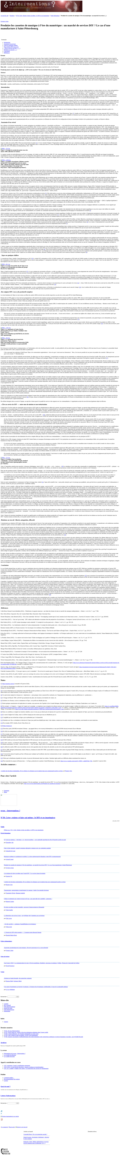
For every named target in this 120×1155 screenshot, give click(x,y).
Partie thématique (55, 15)
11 (27, 271)
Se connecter (4, 1127)
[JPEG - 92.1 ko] (5, 264)
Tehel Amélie (9, 910)
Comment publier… (9, 1077)
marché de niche (8, 1008)
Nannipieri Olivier (10, 893)
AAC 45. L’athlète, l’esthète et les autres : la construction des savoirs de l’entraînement (26, 1068)
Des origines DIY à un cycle (11, 47)
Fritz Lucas (9, 918)
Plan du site (12, 1127)
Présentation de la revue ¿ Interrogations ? (14, 1053)
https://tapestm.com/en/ (8, 683)
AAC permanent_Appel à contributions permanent (17, 1065)
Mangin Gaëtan (10, 901)
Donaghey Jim (9, 842)
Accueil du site (4, 15)
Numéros (12, 15)
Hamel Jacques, (28, 1137)
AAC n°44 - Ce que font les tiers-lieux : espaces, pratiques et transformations (23, 1067)
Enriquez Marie (18, 981)
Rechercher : (4, 996)
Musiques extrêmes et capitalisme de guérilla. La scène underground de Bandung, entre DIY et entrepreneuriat (32, 856)
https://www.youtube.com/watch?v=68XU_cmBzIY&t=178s (76, 761)
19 (43, 415)
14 (80, 287)
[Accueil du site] (41, 11)
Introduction (7, 42)
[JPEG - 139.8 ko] (6, 160)
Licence (6, 1080)
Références (7, 52)
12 (78, 283)
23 (85, 575)
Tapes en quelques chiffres (11, 45)
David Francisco (10, 965)
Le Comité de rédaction (10, 1055)
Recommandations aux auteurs (12, 1079)
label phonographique (9, 1006)
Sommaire (6, 790)
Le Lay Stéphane (10, 989)
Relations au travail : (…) (10, 50)
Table (2, 827)
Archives (3, 1043)
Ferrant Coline (9, 950)
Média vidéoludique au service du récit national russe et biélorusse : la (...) (36, 1142)
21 (42, 482)
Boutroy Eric (68, 771)
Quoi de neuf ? (6, 1086)
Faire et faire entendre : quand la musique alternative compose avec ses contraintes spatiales (27, 848)
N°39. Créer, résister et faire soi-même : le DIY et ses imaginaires (32, 15)
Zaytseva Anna (4, 21)
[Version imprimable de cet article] (10, 1116)
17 (107, 358)
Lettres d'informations (8, 1096)
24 (50, 594)
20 (62, 466)
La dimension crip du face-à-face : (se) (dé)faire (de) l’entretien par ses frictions (24, 915)
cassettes (6, 1003)
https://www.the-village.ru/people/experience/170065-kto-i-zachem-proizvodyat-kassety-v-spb (39, 709)
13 (55, 284)
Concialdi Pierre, (28, 1134)
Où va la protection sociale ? (39, 1134)
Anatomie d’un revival (10, 44)
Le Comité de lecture (9, 1056)
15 (78, 319)
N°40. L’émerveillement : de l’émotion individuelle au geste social (21, 1034)
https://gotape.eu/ (7, 725)
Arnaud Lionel (9, 859)
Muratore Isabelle (20, 893)
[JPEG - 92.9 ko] (5, 338)
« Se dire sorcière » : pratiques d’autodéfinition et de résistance (20, 924)
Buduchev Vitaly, (28, 1141)
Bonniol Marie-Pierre (11, 935)
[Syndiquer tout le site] (21, 1127)
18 (27, 397)
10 (32, 258)
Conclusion (7, 51)
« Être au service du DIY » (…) (12, 48)
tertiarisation (7, 1011)
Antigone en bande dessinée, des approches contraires (18, 978)
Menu (5, 792)
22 (65, 535)
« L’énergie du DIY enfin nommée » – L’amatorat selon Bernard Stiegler (22, 932)
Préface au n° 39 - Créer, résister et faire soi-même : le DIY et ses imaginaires (23, 830)
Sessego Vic (9, 876)
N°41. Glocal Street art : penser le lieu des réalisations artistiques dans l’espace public (26, 1032)
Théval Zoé (9, 927)
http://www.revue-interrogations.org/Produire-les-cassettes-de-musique (42, 783)
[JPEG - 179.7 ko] (6, 327)
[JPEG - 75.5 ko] (5, 457)
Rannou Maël (9, 981)
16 (102, 323)
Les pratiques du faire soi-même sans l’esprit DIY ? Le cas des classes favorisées (24, 873)
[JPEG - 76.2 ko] (5, 148)
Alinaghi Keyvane (10, 851)
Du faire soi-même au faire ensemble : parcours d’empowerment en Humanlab (24, 907)
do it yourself (7, 1005)
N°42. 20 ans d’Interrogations (12, 1031)
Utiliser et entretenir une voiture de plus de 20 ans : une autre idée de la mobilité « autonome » (28, 898)
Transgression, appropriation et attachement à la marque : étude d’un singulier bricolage (26, 890)
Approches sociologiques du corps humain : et (26, 947)
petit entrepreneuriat (9, 1009)
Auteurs (6, 1021)
